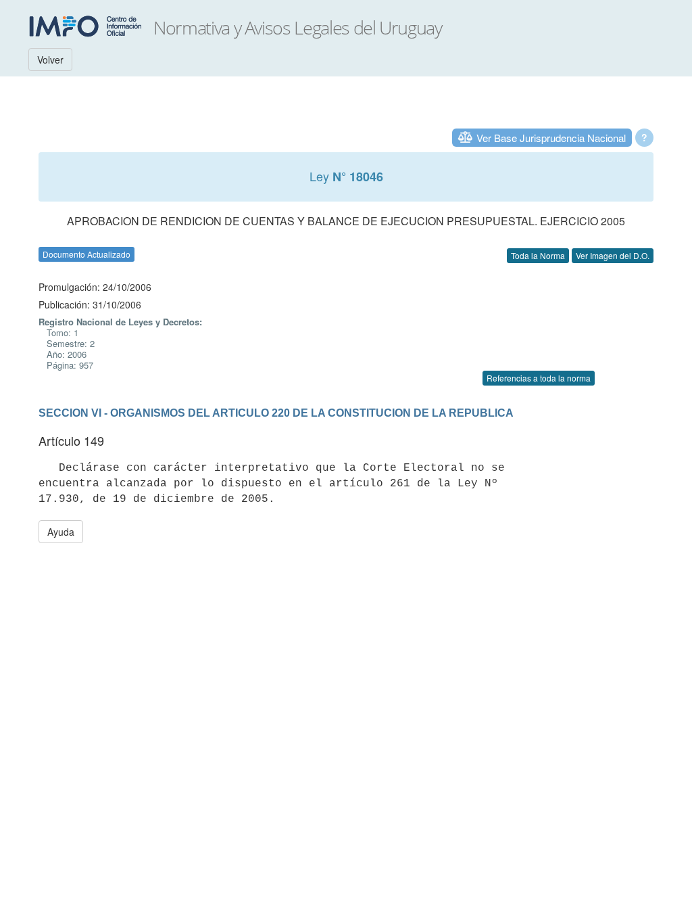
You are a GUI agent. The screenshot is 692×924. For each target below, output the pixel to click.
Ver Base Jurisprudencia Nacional (551, 138)
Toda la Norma (538, 255)
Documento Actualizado (86, 254)
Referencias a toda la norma (539, 378)
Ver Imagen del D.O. (612, 255)
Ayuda (60, 531)
